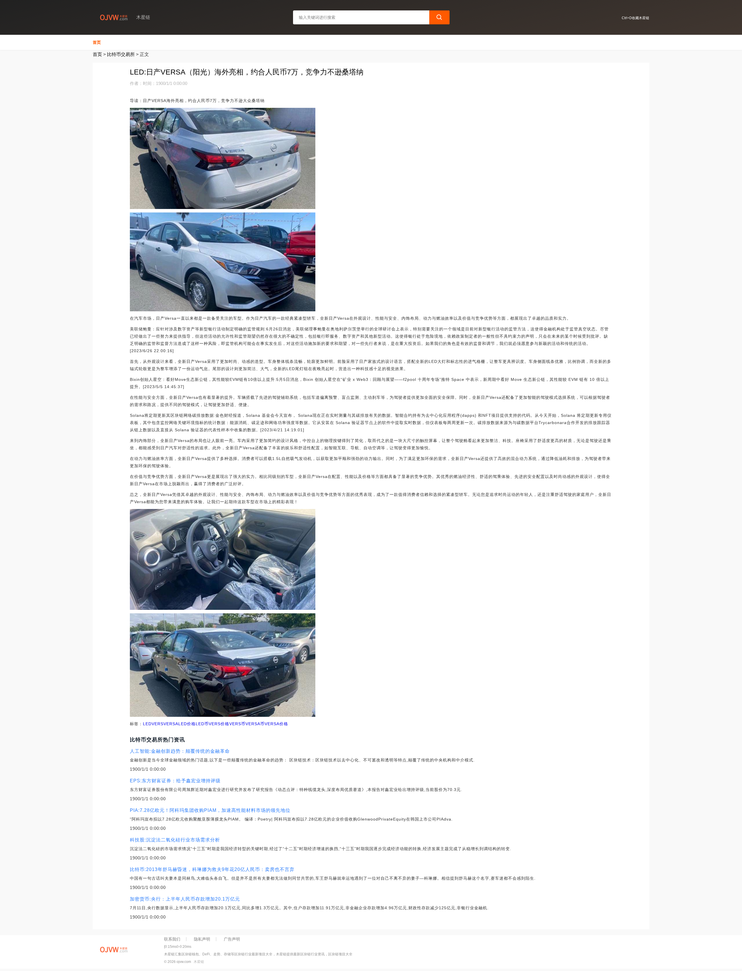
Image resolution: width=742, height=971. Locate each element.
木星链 (199, 962)
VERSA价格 (276, 723)
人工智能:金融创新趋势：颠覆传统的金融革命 (180, 751)
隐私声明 (202, 939)
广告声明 (232, 939)
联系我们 (172, 939)
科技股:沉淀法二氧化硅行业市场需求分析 (175, 839)
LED (147, 723)
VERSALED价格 (179, 723)
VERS (157, 723)
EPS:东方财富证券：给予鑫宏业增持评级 (175, 780)
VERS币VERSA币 (247, 723)
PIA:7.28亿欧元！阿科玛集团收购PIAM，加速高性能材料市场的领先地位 (210, 810)
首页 (97, 42)
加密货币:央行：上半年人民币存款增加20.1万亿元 (185, 899)
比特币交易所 (121, 54)
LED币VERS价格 (212, 723)
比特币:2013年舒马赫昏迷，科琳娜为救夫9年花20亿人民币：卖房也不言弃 (212, 869)
